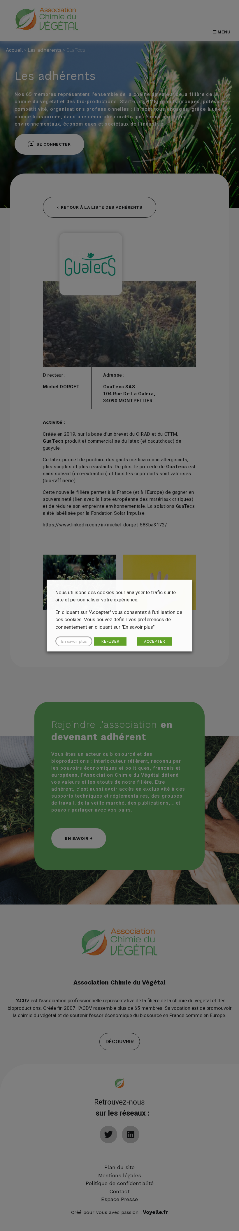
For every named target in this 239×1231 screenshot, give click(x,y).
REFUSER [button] (110, 641)
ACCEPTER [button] (154, 641)
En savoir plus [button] (74, 641)
